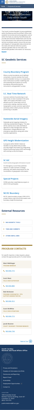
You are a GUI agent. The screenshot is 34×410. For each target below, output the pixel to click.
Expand (4, 52)
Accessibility (6, 380)
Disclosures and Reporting (11, 374)
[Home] (7, 2)
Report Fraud (7, 377)
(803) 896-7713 (10, 316)
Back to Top (24, 341)
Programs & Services (14, 6)
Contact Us (6, 387)
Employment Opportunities (11, 383)
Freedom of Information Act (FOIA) (13, 371)
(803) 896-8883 (10, 286)
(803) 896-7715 (10, 271)
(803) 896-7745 (10, 331)
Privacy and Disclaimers (10, 368)
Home (3, 6)
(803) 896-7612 (10, 301)
